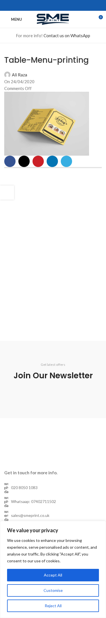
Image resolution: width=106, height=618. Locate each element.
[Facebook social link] (37, 5)
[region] (53, 569)
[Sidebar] (7, 192)
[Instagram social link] (43, 5)
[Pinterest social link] (38, 161)
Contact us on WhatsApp (67, 35)
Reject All (53, 605)
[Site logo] (53, 18)
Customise (53, 590)
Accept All (53, 575)
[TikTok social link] (69, 5)
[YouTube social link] (50, 5)
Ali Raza (19, 74)
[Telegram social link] (66, 161)
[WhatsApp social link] (63, 5)
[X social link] (24, 161)
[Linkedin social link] (56, 5)
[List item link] (53, 488)
